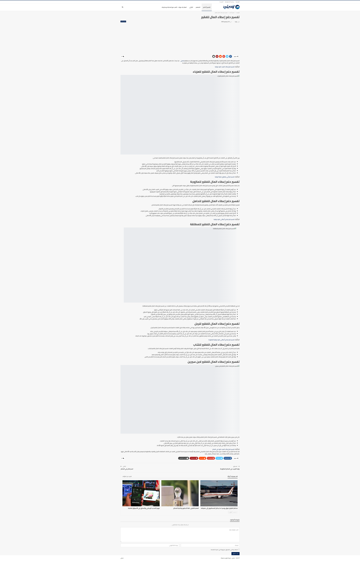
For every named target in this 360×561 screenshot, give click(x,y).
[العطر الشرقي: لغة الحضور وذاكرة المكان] (180, 493)
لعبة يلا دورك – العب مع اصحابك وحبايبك (174, 7)
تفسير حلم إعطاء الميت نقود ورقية (224, 66)
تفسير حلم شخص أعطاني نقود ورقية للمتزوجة (221, 339)
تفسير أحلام (206, 7)
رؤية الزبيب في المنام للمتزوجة (230, 469)
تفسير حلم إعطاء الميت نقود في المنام (223, 449)
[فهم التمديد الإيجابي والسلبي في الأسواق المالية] (141, 493)
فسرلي (182, 60)
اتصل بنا (221, 2)
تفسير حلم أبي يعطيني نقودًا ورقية (224, 176)
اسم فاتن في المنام (126, 469)
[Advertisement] (180, 37)
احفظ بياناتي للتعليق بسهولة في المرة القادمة (224, 550)
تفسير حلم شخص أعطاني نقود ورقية (224, 219)
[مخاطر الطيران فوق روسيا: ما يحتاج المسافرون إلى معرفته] (219, 493)
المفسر (198, 7)
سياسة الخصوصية (229, 2)
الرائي (191, 7)
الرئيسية (238, 2)
